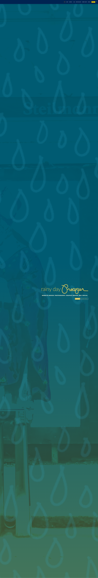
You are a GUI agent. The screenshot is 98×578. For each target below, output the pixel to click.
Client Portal (84, 298)
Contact (77, 298)
